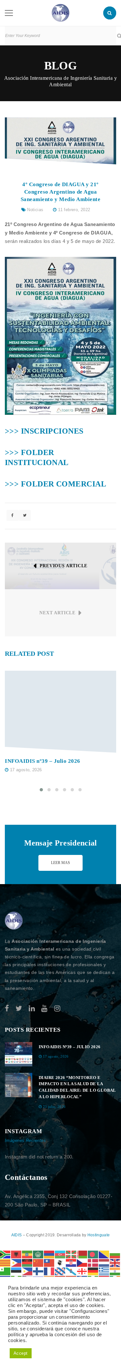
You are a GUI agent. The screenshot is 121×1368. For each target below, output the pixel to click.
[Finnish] (38, 1271)
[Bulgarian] (115, 1254)
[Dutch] (104, 1262)
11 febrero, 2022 (74, 209)
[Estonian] (16, 1271)
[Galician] (71, 1271)
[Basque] (71, 1254)
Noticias (35, 209)
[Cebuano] (16, 1262)
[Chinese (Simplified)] (38, 1262)
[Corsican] (60, 1262)
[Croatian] (71, 1262)
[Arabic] (38, 1254)
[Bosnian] (104, 1254)
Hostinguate (98, 1235)
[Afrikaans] (5, 1254)
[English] (115, 1262)
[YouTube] (44, 1008)
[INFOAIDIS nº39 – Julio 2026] (60, 712)
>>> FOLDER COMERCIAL (55, 484)
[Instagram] (57, 1008)
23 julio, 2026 (54, 1107)
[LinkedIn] (32, 1008)
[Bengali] (93, 1254)
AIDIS (17, 1235)
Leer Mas (60, 862)
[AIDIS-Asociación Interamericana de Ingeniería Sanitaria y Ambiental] (60, 12)
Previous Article (63, 565)
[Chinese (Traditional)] (49, 1262)
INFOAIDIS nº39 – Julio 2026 (42, 761)
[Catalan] (5, 1262)
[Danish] (93, 1262)
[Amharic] (27, 1254)
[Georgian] (82, 1271)
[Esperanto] (5, 1271)
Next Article (57, 612)
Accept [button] (21, 1353)
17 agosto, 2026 (26, 769)
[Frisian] (60, 1271)
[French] (49, 1271)
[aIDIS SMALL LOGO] (14, 921)
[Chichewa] (27, 1262)
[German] (93, 1271)
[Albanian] (16, 1254)
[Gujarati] (115, 1271)
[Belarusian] (82, 1254)
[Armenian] (49, 1254)
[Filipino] (27, 1271)
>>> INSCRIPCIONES (44, 431)
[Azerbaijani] (60, 1254)
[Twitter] (18, 1008)
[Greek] (104, 1271)
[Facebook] (7, 1008)
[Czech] (82, 1262)
